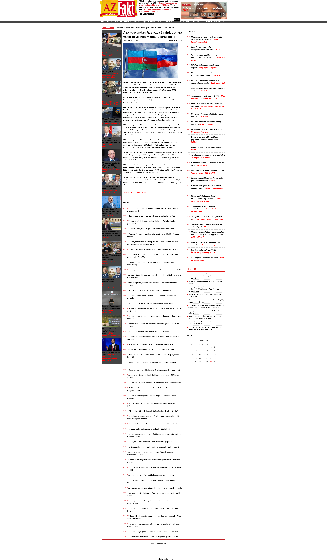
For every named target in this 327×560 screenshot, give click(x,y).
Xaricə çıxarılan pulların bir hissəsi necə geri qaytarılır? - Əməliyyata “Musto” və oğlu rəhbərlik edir (206, 289)
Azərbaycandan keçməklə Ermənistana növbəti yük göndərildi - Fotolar (153, 509)
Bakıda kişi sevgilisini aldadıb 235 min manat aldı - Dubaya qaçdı (154, 383)
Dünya (160, 22)
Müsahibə (219, 22)
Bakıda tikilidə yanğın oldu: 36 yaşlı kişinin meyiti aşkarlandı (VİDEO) (151, 404)
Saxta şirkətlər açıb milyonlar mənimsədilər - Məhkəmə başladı (153, 424)
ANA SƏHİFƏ (106, 22)
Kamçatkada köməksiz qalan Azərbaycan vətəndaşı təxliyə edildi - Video (154, 494)
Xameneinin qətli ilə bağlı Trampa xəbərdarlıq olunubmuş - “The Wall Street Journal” (206, 306)
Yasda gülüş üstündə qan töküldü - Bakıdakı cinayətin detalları (153, 249)
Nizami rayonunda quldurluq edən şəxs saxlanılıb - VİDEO (151, 216)
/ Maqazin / (187, 4)
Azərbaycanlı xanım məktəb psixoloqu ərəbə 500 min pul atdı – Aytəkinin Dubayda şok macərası (153, 243)
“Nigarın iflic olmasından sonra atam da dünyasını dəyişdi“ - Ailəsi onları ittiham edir (154, 517)
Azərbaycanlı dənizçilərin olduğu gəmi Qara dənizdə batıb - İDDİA (154, 270)
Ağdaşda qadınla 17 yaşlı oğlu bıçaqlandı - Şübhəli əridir (150, 475)
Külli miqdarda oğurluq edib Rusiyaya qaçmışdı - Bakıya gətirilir (153, 447)
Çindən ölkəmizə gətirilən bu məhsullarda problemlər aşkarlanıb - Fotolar (154, 461)
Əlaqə (152, 543)
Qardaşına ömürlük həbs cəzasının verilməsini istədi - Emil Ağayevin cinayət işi (151, 363)
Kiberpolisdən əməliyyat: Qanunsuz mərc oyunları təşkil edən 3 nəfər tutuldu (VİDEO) (153, 255)
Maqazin (190, 22)
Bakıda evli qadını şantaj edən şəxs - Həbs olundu (148, 331)
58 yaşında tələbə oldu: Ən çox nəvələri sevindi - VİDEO (150, 349)
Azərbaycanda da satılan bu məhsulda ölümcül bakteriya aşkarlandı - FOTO (150, 453)
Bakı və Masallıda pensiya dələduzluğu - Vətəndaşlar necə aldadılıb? (151, 397)
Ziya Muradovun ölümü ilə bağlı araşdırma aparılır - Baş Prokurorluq (150, 263)
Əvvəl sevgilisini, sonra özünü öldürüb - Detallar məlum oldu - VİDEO (152, 284)
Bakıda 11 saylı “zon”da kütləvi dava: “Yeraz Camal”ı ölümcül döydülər (152, 296)
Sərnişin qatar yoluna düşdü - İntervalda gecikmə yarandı (151, 229)
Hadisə (180, 22)
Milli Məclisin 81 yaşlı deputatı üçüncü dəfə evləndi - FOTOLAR (153, 411)
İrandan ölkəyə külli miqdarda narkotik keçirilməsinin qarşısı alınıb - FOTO (154, 468)
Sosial (137, 22)
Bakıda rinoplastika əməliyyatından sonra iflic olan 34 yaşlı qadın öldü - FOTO (153, 525)
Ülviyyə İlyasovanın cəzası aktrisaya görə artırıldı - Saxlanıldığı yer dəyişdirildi (154, 309)
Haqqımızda (161, 543)
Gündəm (118, 22)
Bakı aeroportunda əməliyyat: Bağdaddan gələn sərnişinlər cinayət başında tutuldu (154, 435)
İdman (209, 22)
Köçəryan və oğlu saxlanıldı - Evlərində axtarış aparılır (149, 442)
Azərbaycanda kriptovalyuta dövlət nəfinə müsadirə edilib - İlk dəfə (154, 488)
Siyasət (128, 22)
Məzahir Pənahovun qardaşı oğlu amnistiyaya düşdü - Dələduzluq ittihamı (154, 235)
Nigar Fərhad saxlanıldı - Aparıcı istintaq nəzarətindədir (150, 344)
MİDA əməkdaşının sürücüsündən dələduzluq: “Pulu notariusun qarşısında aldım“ (153, 389)
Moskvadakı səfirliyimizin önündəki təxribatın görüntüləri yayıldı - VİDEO (153, 325)
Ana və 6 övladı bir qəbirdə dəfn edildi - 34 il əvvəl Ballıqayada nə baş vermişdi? (154, 276)
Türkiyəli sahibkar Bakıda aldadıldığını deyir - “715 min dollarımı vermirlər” (153, 338)
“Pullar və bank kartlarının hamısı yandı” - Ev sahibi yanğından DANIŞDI (153, 355)
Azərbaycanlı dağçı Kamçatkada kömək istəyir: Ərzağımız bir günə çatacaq (152, 502)
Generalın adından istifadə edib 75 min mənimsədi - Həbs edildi (153, 370)
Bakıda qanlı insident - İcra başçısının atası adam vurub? (150, 303)
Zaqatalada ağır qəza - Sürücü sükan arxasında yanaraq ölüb (152, 532)
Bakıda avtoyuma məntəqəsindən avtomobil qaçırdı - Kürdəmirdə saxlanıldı (154, 317)
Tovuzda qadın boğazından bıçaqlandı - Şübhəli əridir (149, 429)
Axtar (176, 19)
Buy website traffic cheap (163, 559)
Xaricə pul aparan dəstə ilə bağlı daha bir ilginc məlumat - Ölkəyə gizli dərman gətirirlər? (205, 276)
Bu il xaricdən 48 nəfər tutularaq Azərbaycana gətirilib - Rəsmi (152, 537)
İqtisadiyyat (149, 22)
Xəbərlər (191, 31)
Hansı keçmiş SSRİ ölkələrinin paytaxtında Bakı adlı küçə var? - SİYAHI (205, 317)
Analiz (200, 22)
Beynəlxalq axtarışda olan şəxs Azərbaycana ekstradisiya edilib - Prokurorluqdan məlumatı (153, 417)
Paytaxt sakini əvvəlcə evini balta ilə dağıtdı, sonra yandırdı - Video (152, 481)
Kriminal (170, 22)
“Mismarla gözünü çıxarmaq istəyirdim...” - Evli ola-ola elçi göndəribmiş (151, 222)
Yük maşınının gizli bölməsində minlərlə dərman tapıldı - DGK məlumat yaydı (152, 209)
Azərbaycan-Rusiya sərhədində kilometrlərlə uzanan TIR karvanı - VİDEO (154, 376)
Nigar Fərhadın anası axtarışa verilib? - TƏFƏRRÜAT (149, 290)
